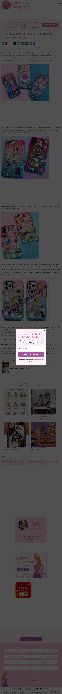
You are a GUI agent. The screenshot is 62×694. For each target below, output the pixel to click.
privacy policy (37, 359)
